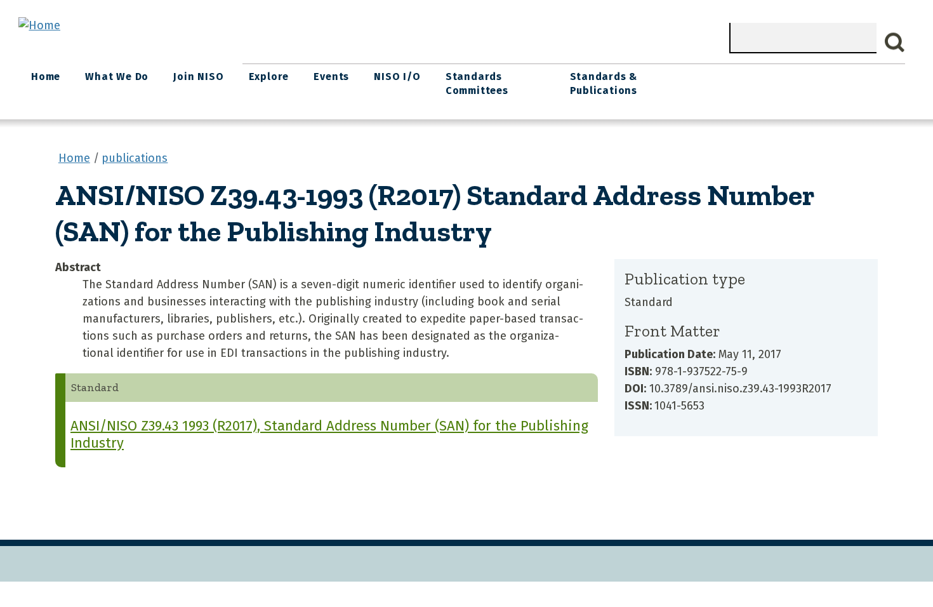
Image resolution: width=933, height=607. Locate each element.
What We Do (117, 76)
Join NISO (198, 76)
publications (135, 158)
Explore (269, 76)
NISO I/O (397, 76)
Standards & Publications (604, 83)
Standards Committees (477, 83)
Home (45, 76)
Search (895, 42)
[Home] (39, 25)
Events (331, 76)
